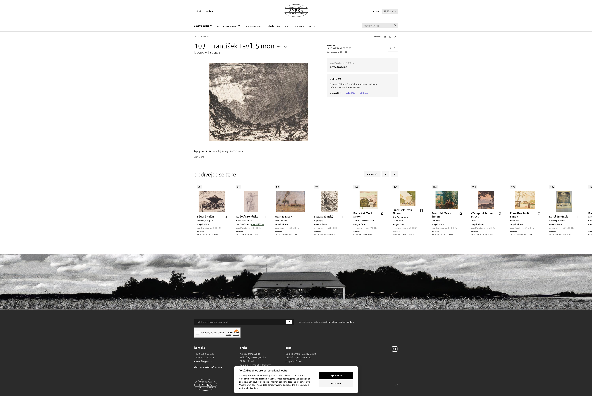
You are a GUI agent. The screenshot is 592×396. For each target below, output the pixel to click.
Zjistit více (364, 93)
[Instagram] (394, 348)
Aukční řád (350, 93)
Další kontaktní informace (208, 367)
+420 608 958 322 (204, 353)
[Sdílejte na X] (390, 36)
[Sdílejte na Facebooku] (384, 36)
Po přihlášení (257, 224)
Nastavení (336, 383)
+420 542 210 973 (204, 357)
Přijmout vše (336, 375)
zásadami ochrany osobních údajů (337, 321)
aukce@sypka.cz (203, 361)
